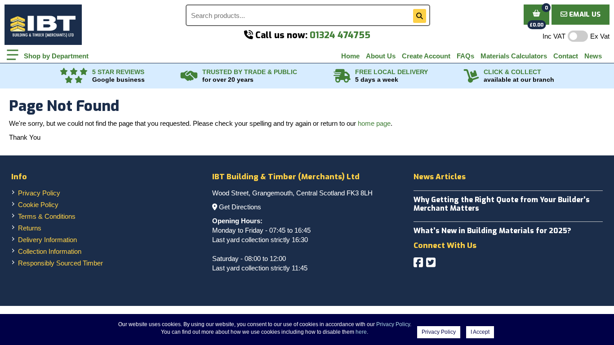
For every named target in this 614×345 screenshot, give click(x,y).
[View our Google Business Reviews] (74, 76)
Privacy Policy (39, 193)
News (593, 56)
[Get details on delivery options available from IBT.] (342, 76)
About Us (381, 56)
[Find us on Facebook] (418, 263)
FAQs (465, 56)
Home (350, 56)
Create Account (426, 56)
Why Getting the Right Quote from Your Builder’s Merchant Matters (502, 204)
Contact (565, 56)
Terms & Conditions (47, 216)
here (361, 332)
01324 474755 (340, 35)
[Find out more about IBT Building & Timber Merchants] (189, 76)
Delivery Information (47, 239)
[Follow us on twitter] (431, 263)
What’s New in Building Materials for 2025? (492, 230)
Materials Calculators (514, 56)
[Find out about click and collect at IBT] (471, 76)
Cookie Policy (38, 204)
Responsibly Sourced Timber (60, 263)
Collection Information (49, 251)
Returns (29, 228)
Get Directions (240, 207)
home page (374, 123)
